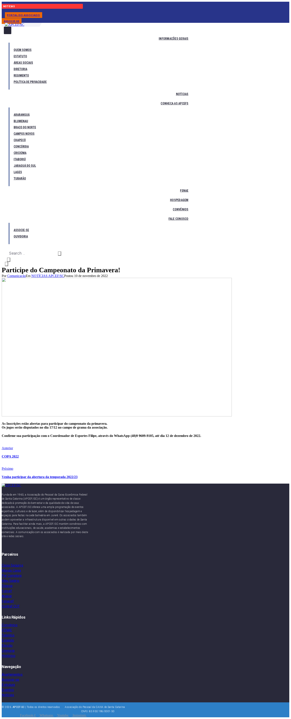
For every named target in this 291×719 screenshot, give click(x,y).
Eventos (8, 690)
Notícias (8, 695)
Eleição (7, 646)
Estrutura (8, 685)
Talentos (8, 635)
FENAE (7, 630)
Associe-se (10, 680)
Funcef (7, 591)
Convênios (9, 625)
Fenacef (8, 601)
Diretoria (8, 651)
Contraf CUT (11, 606)
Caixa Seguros (12, 565)
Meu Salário (10, 581)
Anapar (7, 596)
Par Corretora (12, 576)
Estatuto (8, 640)
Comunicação (16, 276)
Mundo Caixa (11, 570)
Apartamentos (12, 675)
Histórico (8, 656)
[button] (23, 15)
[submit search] (59, 253)
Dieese (7, 586)
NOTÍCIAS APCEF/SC (47, 276)
